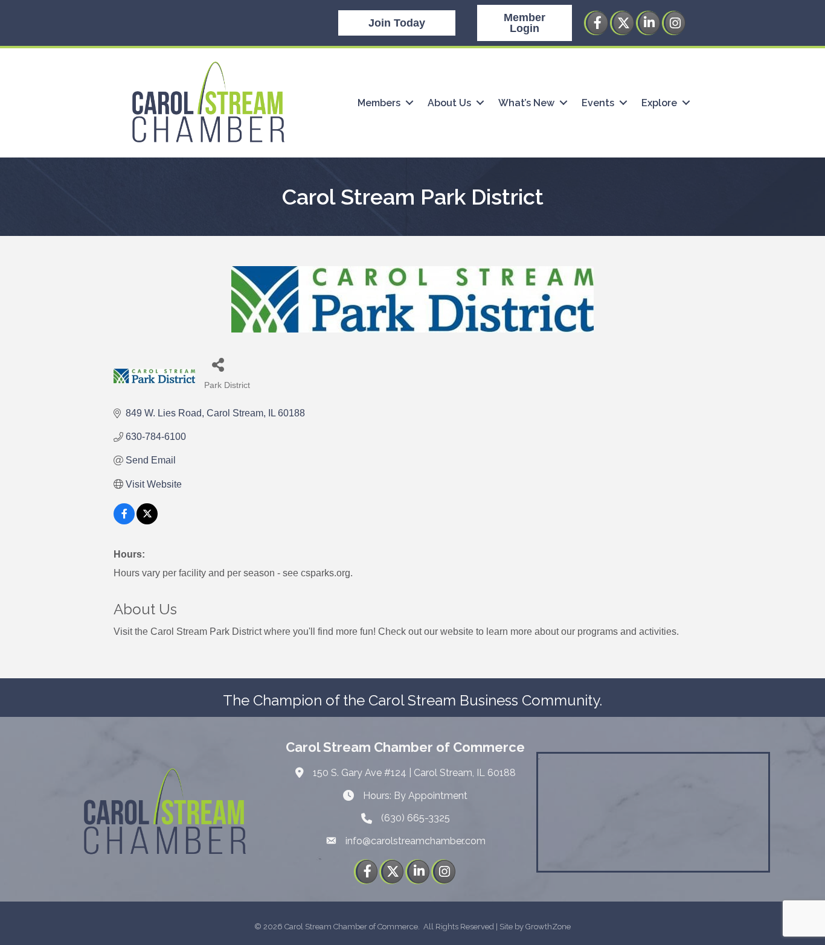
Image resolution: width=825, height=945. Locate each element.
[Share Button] (217, 364)
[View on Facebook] (124, 521)
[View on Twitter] (147, 521)
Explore (659, 103)
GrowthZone (548, 926)
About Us (449, 103)
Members (379, 103)
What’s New (526, 103)
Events (598, 103)
